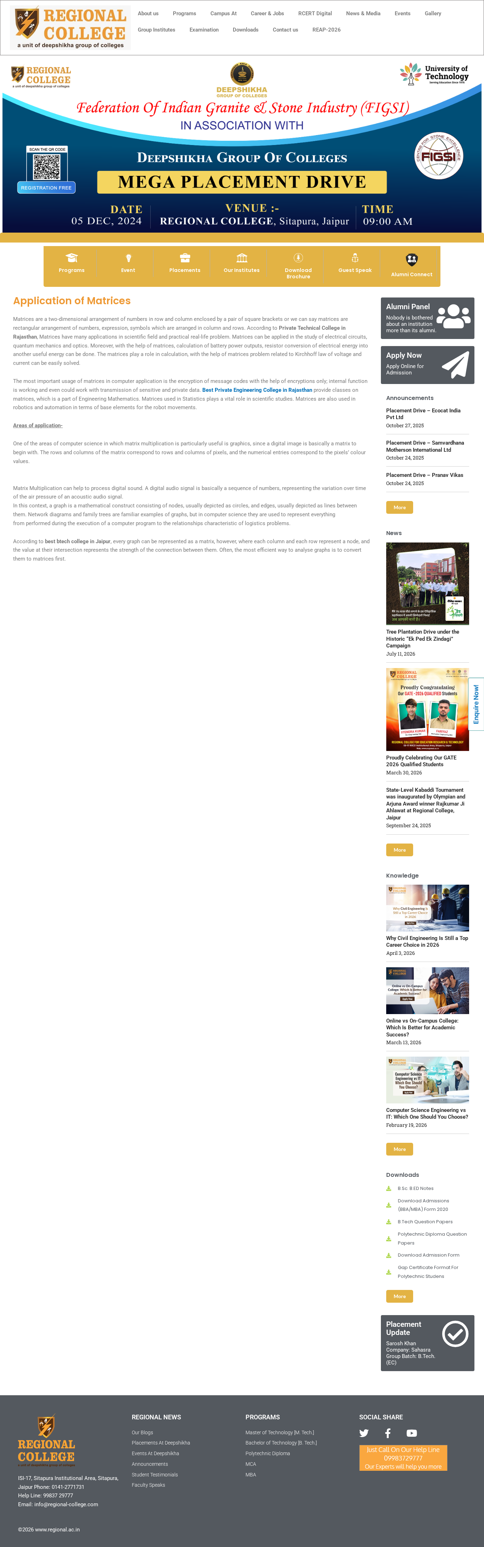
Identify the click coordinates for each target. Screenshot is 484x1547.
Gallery (433, 13)
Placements (185, 270)
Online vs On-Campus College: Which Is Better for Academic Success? (422, 1028)
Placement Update (403, 1328)
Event (128, 270)
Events (403, 13)
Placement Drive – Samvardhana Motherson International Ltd (425, 446)
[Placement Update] (455, 1334)
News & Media (363, 13)
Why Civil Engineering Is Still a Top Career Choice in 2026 (427, 941)
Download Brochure (298, 273)
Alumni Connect (412, 274)
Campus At (223, 13)
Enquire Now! (476, 704)
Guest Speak (355, 270)
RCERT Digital (315, 13)
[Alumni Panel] (453, 316)
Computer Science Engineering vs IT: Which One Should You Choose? (427, 1113)
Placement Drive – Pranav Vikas (424, 475)
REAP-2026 (327, 30)
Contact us (285, 30)
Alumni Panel (408, 306)
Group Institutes (156, 30)
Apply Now (404, 355)
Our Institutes (242, 270)
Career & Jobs (267, 13)
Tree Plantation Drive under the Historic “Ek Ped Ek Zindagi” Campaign (422, 639)
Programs (184, 13)
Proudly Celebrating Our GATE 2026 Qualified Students (421, 761)
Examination (204, 30)
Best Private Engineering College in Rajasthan (257, 390)
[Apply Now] (455, 365)
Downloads (246, 30)
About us (148, 13)
